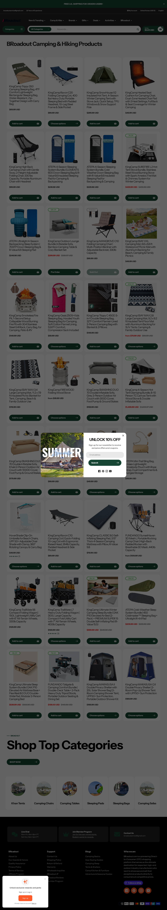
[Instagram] (107, 471)
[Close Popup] (123, 435)
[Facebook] (99, 471)
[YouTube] (110, 471)
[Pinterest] (103, 471)
